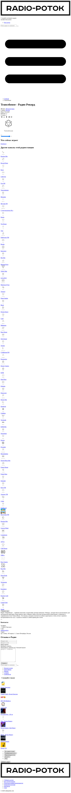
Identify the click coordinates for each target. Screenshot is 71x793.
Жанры (6, 671)
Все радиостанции (9, 781)
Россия (8, 110)
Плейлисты (7, 674)
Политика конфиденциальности (13, 783)
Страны (6, 672)
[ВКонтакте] (2, 117)
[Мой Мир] (4, 117)
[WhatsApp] (11, 117)
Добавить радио (9, 780)
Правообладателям (9, 784)
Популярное (7, 669)
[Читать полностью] (1, 619)
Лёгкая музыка (10, 109)
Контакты (7, 786)
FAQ (5, 788)
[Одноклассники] (7, 117)
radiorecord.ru (4, 630)
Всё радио (7, 22)
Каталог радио (8, 668)
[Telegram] (9, 117)
